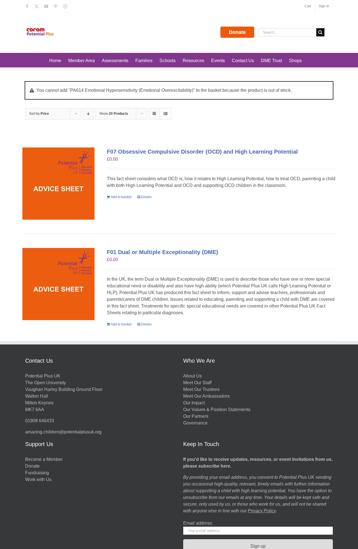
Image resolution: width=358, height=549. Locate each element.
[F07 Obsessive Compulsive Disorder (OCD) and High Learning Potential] (58, 183)
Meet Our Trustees (201, 389)
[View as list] (165, 113)
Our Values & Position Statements (216, 409)
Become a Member (44, 459)
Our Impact (194, 402)
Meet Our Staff (197, 382)
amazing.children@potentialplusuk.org (63, 432)
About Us (192, 376)
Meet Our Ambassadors (206, 396)
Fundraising (37, 472)
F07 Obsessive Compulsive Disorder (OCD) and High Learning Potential (202, 152)
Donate (237, 32)
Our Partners (195, 416)
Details (146, 197)
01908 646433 (39, 420)
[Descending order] (88, 113)
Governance (195, 423)
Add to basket (121, 197)
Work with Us (38, 479)
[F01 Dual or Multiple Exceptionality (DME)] (58, 284)
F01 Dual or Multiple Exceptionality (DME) (162, 252)
